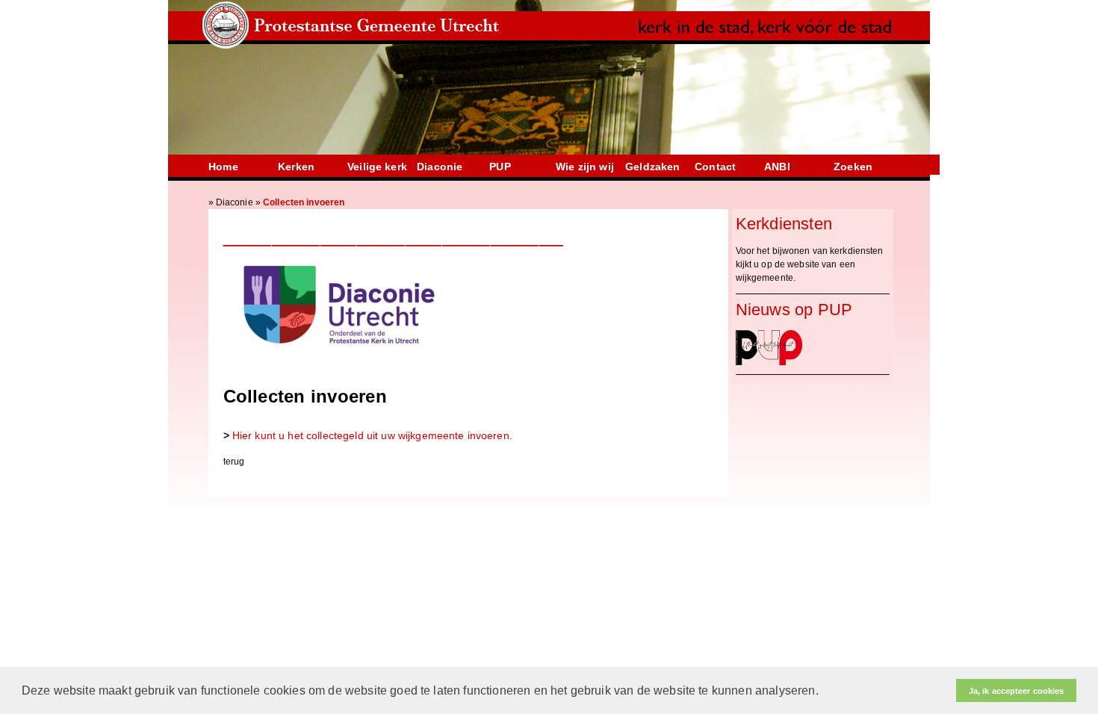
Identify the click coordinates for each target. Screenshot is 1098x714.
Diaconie (234, 202)
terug (234, 461)
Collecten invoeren (303, 202)
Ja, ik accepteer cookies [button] (1016, 690)
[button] (824, 691)
